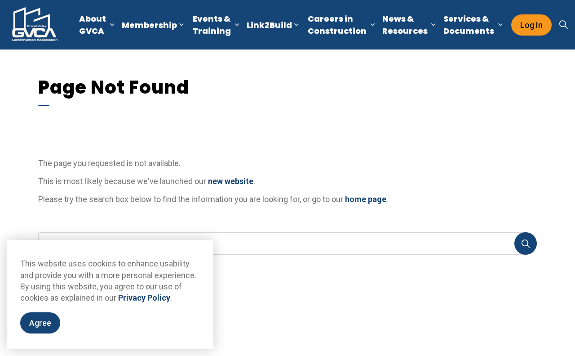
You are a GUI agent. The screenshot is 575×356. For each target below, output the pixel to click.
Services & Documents (468, 24)
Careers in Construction (337, 24)
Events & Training (212, 24)
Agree (40, 323)
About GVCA (92, 24)
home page (365, 199)
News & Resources (405, 24)
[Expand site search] (563, 25)
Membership (149, 25)
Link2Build (269, 25)
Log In (531, 25)
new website (230, 181)
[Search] (525, 243)
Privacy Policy (144, 297)
